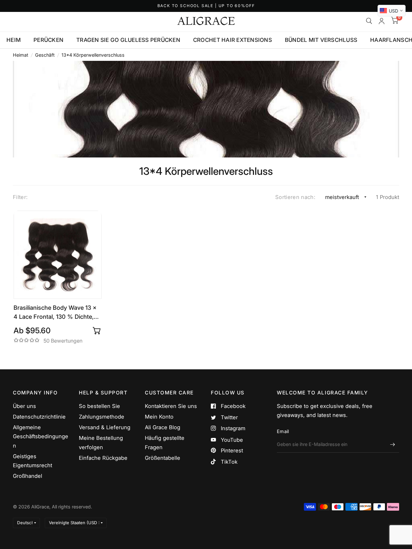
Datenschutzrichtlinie (39, 416)
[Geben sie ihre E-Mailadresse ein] (392, 444)
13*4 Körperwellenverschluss (93, 55)
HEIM (13, 40)
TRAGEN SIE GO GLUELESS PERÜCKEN (128, 40)
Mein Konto (159, 416)
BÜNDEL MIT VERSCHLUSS (321, 40)
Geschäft (45, 55)
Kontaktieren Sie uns (171, 406)
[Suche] (369, 21)
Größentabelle (162, 458)
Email (283, 431)
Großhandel (27, 476)
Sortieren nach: (295, 197)
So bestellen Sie (99, 406)
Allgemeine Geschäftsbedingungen (40, 436)
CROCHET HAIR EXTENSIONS (232, 40)
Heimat (20, 55)
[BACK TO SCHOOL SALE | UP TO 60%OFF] (206, 6)
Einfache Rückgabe (103, 458)
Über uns (24, 406)
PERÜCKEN (48, 40)
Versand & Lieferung (104, 427)
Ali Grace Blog (162, 427)
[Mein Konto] (381, 21)
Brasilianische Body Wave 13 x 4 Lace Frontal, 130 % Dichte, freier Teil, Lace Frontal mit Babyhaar (55, 312)
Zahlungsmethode (101, 416)
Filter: (20, 197)
